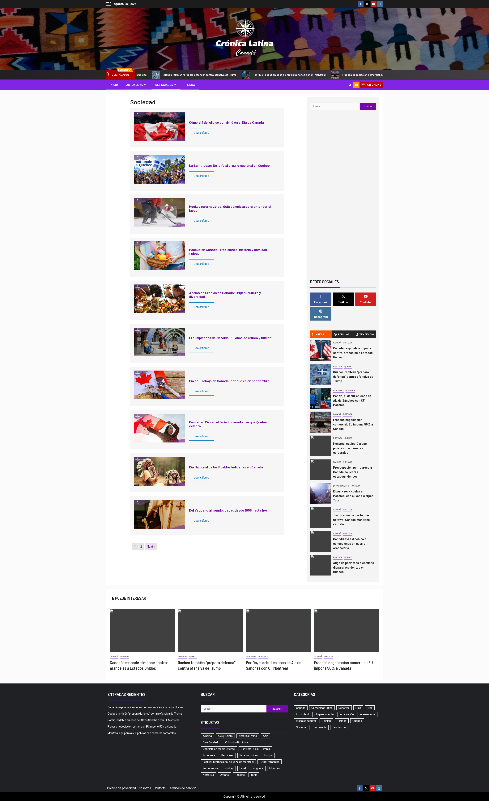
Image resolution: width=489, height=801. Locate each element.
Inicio (114, 84)
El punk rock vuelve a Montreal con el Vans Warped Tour (353, 495)
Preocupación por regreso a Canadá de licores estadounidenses (352, 472)
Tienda (190, 84)
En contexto (303, 714)
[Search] (349, 85)
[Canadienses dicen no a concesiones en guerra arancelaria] (320, 541)
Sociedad (301, 727)
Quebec (348, 367)
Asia (265, 735)
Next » (151, 546)
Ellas (358, 707)
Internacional (367, 714)
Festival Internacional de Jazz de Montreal (228, 761)
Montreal (274, 768)
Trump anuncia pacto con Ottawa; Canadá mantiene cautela (351, 519)
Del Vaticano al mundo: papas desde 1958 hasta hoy (228, 510)
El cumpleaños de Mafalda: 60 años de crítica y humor (230, 338)
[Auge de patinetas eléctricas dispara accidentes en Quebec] (320, 565)
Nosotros (144, 788)
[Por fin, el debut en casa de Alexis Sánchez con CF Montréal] (320, 398)
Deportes (338, 390)
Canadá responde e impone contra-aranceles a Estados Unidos (353, 352)
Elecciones (227, 755)
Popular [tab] (344, 334)
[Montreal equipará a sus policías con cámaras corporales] (320, 445)
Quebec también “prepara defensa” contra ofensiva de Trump (165, 74)
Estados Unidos (249, 755)
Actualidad (134, 84)
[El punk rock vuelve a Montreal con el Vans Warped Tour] (320, 493)
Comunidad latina (322, 707)
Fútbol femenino (269, 761)
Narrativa (208, 774)
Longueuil (257, 768)
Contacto (160, 788)
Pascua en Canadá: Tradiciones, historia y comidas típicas (228, 251)
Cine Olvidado (211, 742)
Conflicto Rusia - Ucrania (255, 748)
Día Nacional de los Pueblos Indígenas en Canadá (226, 467)
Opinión (326, 720)
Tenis (254, 774)
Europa (268, 755)
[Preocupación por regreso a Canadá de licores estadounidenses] (320, 469)
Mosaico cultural (306, 720)
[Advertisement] (343, 245)
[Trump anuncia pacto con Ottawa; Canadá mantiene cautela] (320, 517)
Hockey (229, 768)
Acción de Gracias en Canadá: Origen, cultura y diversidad (225, 295)
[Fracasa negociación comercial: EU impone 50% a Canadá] (320, 422)
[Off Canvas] (108, 4)
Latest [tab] (319, 334)
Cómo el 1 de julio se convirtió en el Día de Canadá (226, 122)
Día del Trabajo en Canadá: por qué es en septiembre (229, 381)
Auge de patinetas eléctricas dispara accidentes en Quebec (353, 567)
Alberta (207, 735)
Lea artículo (201, 132)
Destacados (164, 84)
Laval (243, 768)
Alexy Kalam (225, 735)
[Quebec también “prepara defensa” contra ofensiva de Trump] (320, 374)
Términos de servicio (182, 788)
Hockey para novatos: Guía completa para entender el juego (230, 208)
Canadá (337, 343)
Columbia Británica (236, 742)
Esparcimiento (341, 486)
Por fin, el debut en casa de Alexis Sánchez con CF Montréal (254, 74)
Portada (347, 343)
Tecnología (319, 727)
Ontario (224, 774)
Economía (209, 755)
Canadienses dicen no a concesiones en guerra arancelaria (349, 543)
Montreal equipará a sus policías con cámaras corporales (350, 448)
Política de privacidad (121, 788)
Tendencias (339, 727)
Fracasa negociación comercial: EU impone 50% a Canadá (342, 74)
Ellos (369, 707)
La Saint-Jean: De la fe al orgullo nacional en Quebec (229, 165)
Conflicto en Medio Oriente (219, 748)
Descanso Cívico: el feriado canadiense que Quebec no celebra (230, 424)
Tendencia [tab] (366, 334)
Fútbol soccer (211, 768)
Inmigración (347, 714)
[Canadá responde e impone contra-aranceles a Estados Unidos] (320, 350)
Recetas (240, 774)
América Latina (248, 735)
